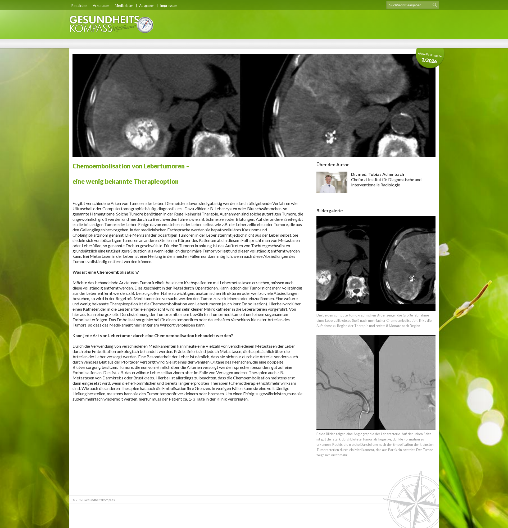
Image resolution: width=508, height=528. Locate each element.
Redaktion (79, 5)
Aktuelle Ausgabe (430, 57)
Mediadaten (124, 5)
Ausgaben (147, 5)
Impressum (168, 5)
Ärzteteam (101, 5)
